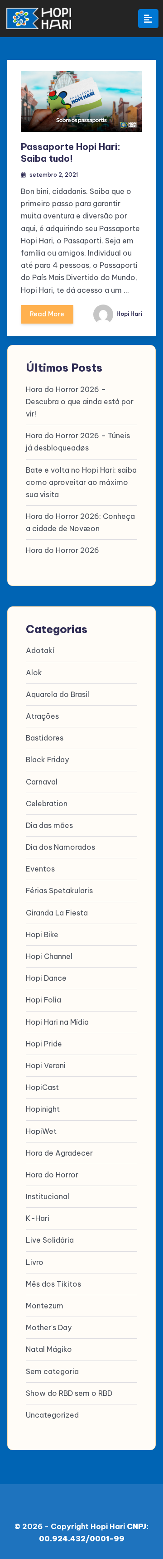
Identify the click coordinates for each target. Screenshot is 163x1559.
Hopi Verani (46, 1065)
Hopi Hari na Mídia (57, 1021)
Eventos (40, 868)
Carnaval (42, 781)
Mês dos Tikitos (53, 1283)
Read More (47, 314)
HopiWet (41, 1131)
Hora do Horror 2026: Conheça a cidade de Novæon (80, 522)
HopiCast (42, 1087)
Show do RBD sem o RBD (69, 1393)
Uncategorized (52, 1414)
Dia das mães (49, 825)
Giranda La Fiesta (57, 912)
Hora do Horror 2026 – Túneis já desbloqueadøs (78, 441)
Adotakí (40, 650)
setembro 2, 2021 (53, 174)
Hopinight (43, 1109)
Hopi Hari (128, 313)
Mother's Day (49, 1327)
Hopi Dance (46, 978)
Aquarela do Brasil (57, 694)
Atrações (42, 716)
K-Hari (37, 1218)
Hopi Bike (42, 934)
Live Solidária (50, 1239)
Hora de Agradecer (59, 1152)
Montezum (44, 1305)
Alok (34, 672)
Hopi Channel (49, 956)
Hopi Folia (43, 999)
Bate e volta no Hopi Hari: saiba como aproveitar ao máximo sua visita (81, 482)
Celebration (46, 803)
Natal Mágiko (49, 1349)
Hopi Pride (44, 1043)
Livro (34, 1262)
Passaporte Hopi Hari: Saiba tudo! (70, 152)
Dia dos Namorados (60, 847)
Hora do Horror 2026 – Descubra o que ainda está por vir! (80, 401)
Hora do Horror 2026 (62, 550)
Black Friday (47, 759)
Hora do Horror (52, 1174)
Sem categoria (52, 1371)
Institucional (47, 1196)
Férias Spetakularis (59, 890)
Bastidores (44, 737)
